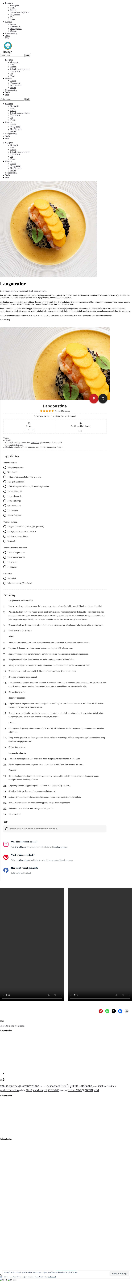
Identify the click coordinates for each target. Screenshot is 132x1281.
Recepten (9, 3)
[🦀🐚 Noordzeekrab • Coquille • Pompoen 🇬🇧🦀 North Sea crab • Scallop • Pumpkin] (104, 1213)
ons (18, 873)
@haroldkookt (20, 847)
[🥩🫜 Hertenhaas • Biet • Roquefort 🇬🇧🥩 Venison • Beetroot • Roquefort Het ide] (104, 1191)
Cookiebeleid (52, 1277)
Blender (8, 440)
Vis (11, 17)
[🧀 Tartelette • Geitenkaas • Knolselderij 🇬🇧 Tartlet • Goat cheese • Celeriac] (82, 1213)
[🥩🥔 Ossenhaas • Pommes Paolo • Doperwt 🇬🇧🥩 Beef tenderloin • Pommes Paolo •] (16, 1257)
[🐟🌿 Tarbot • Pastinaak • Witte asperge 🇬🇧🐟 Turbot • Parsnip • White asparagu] (38, 1213)
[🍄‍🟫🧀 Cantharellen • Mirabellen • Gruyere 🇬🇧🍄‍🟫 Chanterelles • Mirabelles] (60, 1191)
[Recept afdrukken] (102, 398)
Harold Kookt (10, 291)
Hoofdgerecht (16, 29)
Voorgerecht (15, 26)
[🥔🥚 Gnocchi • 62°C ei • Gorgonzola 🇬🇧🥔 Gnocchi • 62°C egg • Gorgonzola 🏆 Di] (38, 1235)
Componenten (11, 33)
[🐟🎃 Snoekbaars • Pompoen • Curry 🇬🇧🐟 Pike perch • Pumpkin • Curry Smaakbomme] (82, 1191)
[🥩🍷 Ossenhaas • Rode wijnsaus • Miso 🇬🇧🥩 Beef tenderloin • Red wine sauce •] (60, 1235)
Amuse (13, 24)
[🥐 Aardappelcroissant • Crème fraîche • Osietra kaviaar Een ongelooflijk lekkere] (82, 1235)
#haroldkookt (61, 847)
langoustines (5, 1026)
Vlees (12, 19)
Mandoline (9, 447)
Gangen (8, 22)
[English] (12, 1280)
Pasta (12, 8)
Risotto (13, 10)
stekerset (18, 445)
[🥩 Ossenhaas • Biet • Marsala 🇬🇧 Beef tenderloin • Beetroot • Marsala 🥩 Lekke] (16, 1213)
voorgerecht (19, 1026)
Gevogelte (14, 5)
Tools (7, 35)
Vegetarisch (15, 15)
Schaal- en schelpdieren (20, 12)
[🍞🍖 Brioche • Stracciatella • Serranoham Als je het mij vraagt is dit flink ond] (104, 1235)
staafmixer (35, 442)
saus (12, 1026)
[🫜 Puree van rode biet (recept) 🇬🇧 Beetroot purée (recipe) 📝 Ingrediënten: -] (16, 1191)
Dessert (13, 31)
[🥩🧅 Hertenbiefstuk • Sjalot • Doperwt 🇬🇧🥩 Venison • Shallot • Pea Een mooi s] (16, 1235)
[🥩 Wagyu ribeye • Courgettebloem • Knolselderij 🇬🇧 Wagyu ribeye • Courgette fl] (60, 1213)
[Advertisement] (66, 1052)
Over (7, 38)
